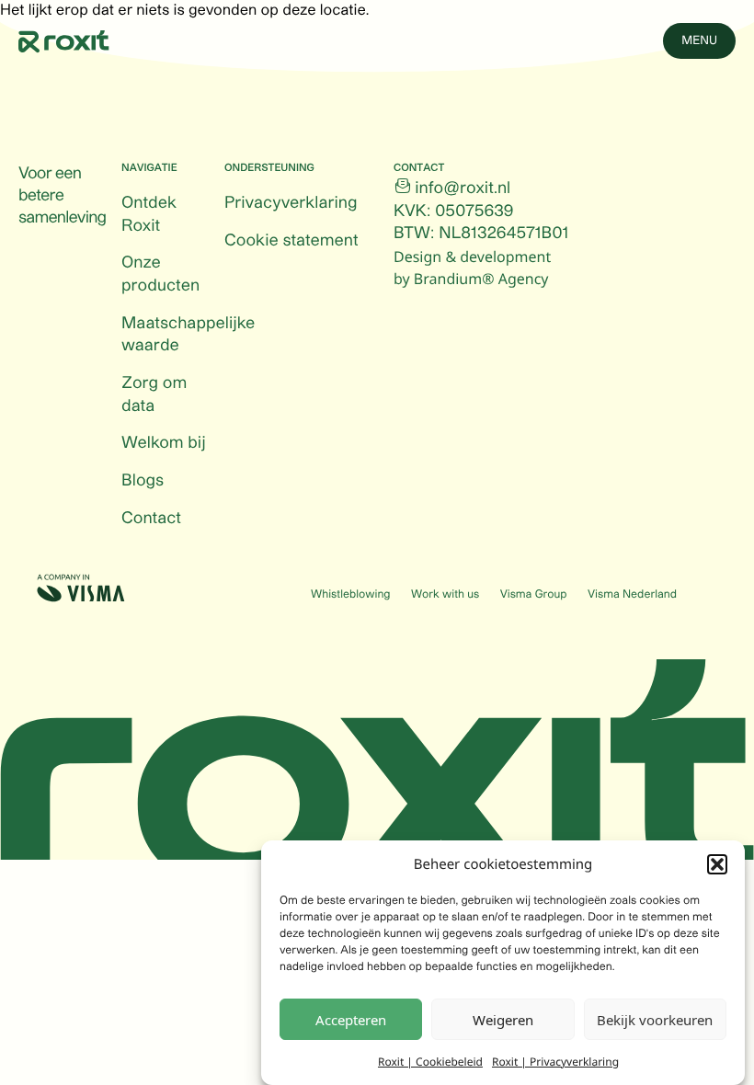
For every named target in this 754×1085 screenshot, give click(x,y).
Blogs (142, 481)
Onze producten (160, 274)
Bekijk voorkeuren (655, 1020)
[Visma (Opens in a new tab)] (80, 588)
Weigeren (503, 1020)
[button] (717, 864)
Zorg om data (154, 395)
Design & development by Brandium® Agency (472, 267)
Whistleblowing (350, 594)
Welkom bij (163, 443)
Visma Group (533, 594)
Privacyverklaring (290, 203)
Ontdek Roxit (149, 214)
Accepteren (350, 1020)
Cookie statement (291, 241)
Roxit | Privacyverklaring (555, 1061)
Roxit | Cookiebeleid (430, 1061)
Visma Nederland (632, 594)
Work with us (445, 594)
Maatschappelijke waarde (188, 335)
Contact (151, 518)
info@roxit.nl (462, 188)
